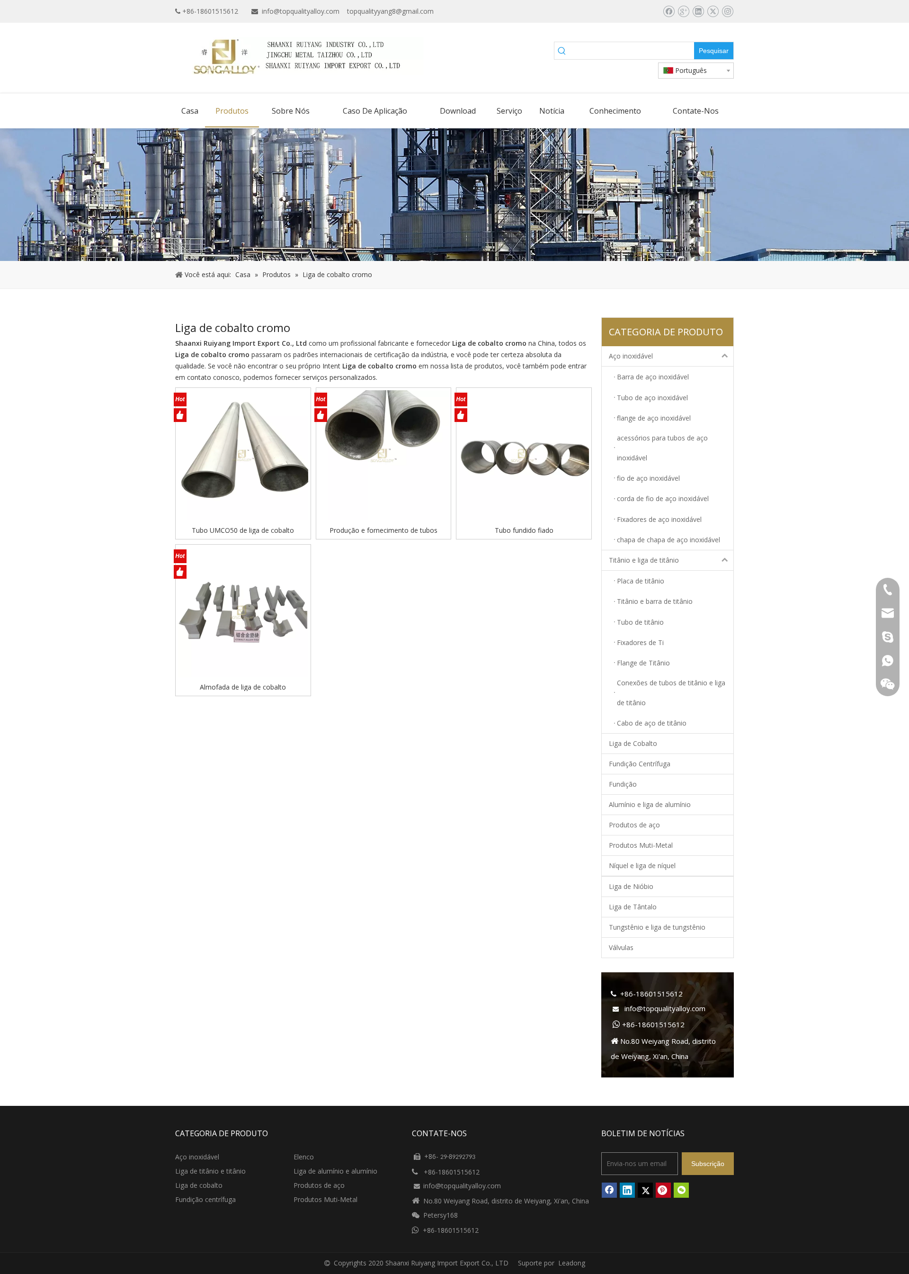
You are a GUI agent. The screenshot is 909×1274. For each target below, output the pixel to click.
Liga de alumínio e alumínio (335, 1170)
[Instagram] (727, 11)
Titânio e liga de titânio (644, 560)
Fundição (623, 784)
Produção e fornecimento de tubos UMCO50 (383, 530)
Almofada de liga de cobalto (243, 686)
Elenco (304, 1156)
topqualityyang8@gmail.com (390, 11)
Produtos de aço (634, 824)
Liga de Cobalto (633, 743)
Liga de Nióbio (631, 886)
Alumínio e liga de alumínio (650, 804)
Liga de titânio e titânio (210, 1170)
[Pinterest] (663, 1190)
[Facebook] (669, 11)
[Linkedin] (698, 11)
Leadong (571, 1262)
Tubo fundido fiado (524, 530)
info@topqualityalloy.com (300, 11)
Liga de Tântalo (633, 906)
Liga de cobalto (199, 1185)
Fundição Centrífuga (639, 763)
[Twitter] (713, 11)
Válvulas (621, 947)
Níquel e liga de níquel (642, 865)
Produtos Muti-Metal (641, 845)
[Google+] (683, 11)
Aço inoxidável (631, 355)
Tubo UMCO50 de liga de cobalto (243, 530)
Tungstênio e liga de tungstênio (657, 927)
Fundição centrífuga (205, 1199)
